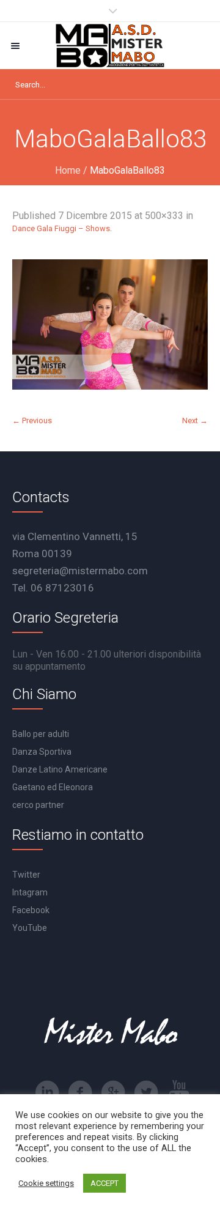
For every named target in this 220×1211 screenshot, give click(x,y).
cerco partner (38, 805)
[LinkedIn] (47, 1092)
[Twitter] (146, 1092)
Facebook (31, 910)
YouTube (29, 928)
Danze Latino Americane (60, 769)
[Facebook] (80, 1092)
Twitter (26, 875)
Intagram (30, 892)
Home (68, 170)
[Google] (113, 1092)
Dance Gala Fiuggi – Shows (61, 228)
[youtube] (179, 1092)
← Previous (32, 420)
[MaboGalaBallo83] (110, 324)
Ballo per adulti (40, 734)
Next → (195, 420)
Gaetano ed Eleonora (52, 787)
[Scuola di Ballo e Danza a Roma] (110, 45)
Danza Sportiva (42, 752)
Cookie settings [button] (46, 1183)
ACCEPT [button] (104, 1183)
